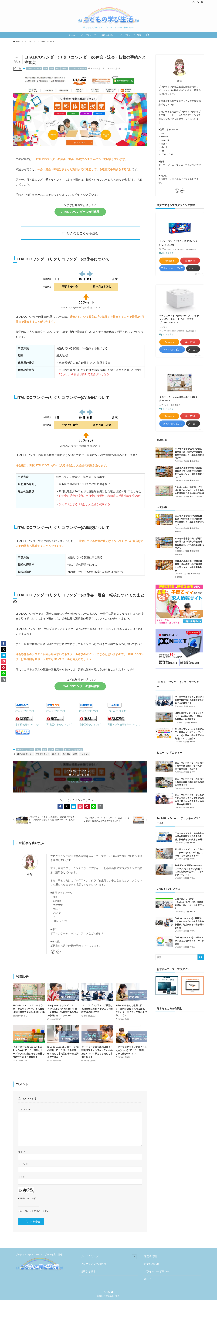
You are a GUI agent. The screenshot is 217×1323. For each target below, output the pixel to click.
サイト (21, 1176)
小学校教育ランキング (27, 724)
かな (30, 874)
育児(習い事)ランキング (59, 724)
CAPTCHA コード (27, 1198)
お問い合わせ (151, 1264)
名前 (22, 1151)
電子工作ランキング (90, 724)
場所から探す (88, 1271)
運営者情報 (150, 1256)
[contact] (202, 1)
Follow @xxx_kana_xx (80, 781)
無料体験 (66, 754)
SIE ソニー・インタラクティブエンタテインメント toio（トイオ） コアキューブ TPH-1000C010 (179, 319)
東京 (58, 68)
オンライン (84, 754)
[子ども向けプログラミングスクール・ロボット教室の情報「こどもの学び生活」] (108, 15)
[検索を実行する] (200, 957)
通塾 (75, 754)
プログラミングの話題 (93, 1264)
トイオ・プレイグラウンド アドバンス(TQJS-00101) (178, 243)
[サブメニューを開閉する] (134, 1256)
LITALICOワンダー (34, 68)
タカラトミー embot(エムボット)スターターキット (179, 399)
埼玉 (45, 68)
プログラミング (42, 754)
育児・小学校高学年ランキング (124, 724)
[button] (60, 806)
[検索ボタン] (147, 35)
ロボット (56, 754)
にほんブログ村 (24, 711)
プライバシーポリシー (157, 1271)
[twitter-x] (193, 1)
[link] (53, 952)
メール (23, 1164)
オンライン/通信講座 (78, 68)
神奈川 (65, 68)
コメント (24, 1109)
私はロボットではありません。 (35, 1211)
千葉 (52, 68)
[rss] (198, 1)
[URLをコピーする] (100, 806)
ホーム (148, 1279)
